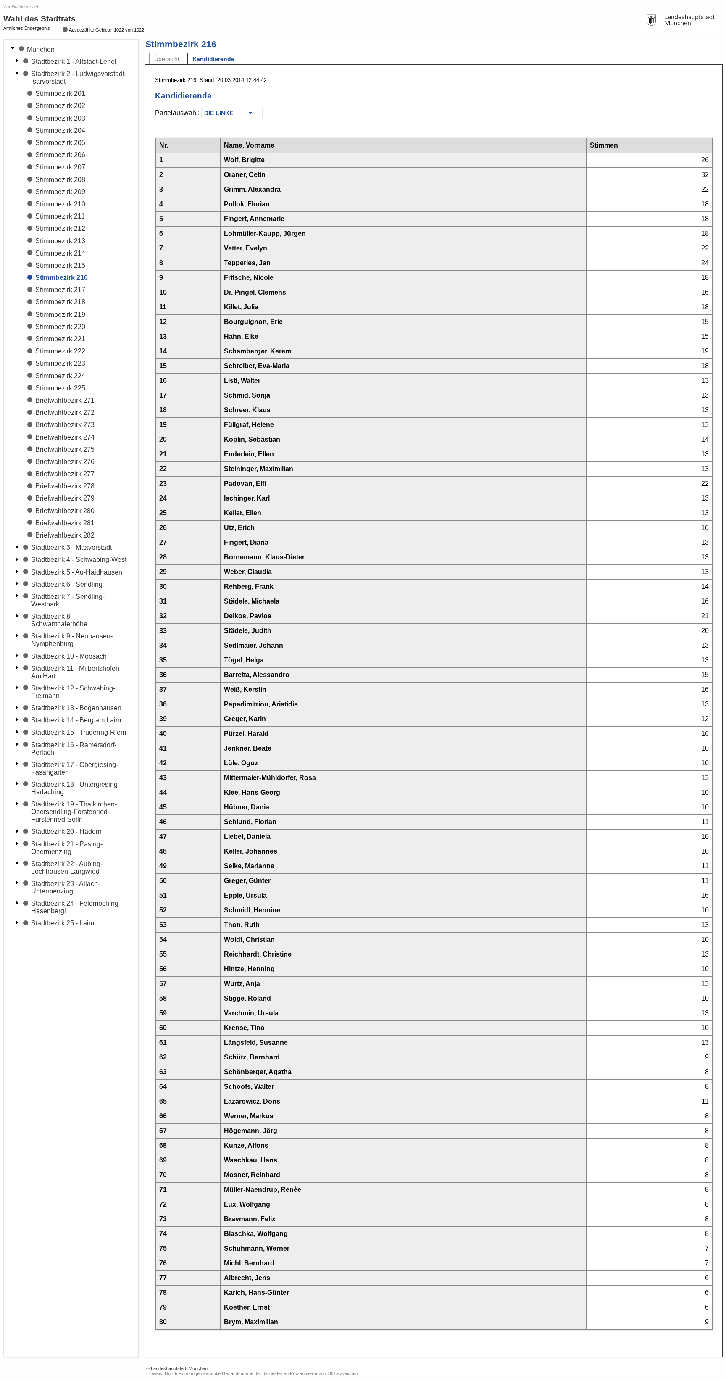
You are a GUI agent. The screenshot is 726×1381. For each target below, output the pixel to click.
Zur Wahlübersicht (22, 6)
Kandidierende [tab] (213, 59)
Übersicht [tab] (166, 59)
